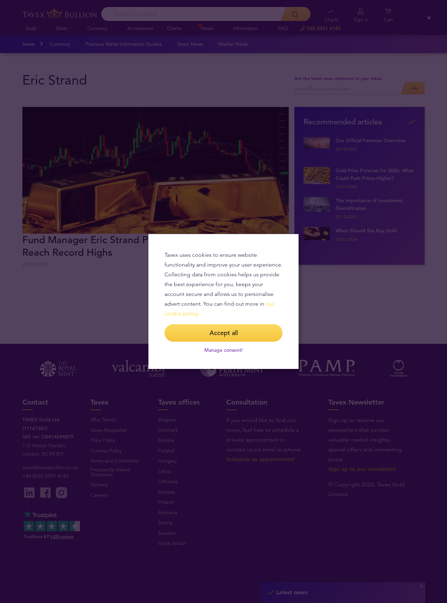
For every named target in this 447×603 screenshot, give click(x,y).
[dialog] (223, 301)
